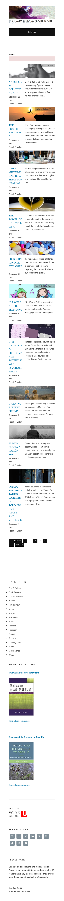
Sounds (51, 286)
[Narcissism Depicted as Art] (32, 71)
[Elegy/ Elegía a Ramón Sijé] (32, 433)
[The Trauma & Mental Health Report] (32, 15)
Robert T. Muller (15, 103)
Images (12, 613)
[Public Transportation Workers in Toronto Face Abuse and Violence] (32, 476)
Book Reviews (15, 592)
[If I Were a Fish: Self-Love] (32, 291)
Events (12, 600)
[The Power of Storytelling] (32, 205)
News (11, 621)
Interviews (13, 617)
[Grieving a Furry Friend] (32, 393)
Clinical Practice (16, 596)
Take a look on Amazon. (19, 720)
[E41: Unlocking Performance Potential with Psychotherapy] (32, 331)
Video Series (14, 650)
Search (12, 54)
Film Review (14, 604)
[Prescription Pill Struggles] (32, 248)
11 (11, 544)
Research (13, 629)
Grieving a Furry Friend (15, 407)
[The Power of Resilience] (32, 114)
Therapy (51, 152)
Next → (19, 544)
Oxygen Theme (24, 891)
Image (11, 608)
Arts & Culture (48, 65)
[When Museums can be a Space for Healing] (32, 158)
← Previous (15, 540)
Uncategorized (48, 470)
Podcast (43, 325)
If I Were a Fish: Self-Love (15, 306)
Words (51, 199)
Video (51, 109)
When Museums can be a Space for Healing (15, 176)
